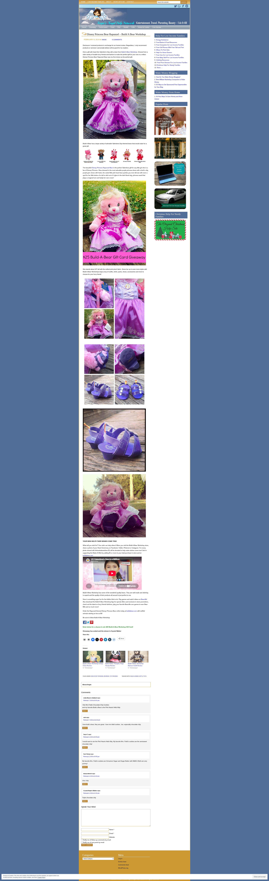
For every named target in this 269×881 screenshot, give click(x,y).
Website (112, 837)
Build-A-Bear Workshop (129, 52)
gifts (141, 676)
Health (125, 27)
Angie (104, 39)
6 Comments (117, 39)
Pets (119, 27)
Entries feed (122, 861)
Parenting (92, 27)
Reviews (106, 676)
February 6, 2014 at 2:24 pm (91, 776)
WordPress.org (123, 868)
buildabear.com (88, 555)
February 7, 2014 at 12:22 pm (91, 720)
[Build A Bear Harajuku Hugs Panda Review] (115, 656)
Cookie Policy (41, 877)
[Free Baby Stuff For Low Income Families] (170, 135)
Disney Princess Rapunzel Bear (102, 168)
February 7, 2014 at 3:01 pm (91, 700)
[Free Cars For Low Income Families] (170, 209)
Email (111, 833)
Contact (130, 2)
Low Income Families (95, 2)
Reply (85, 711)
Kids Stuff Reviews (97, 676)
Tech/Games (102, 27)
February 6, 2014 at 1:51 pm (91, 793)
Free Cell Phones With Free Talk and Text (170, 47)
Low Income (156, 27)
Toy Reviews (114, 676)
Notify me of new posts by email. (94, 842)
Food (112, 27)
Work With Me (119, 2)
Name (111, 829)
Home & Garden (142, 27)
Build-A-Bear (134, 676)
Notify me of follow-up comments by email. (97, 840)
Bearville (144, 599)
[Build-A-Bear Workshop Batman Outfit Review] (138, 656)
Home (83, 2)
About (108, 2)
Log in (120, 858)
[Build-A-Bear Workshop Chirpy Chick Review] (93, 656)
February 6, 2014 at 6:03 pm (91, 737)
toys (144, 676)
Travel (83, 27)
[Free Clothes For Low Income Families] (170, 159)
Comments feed (123, 865)
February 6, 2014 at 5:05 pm (91, 756)
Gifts (132, 27)
